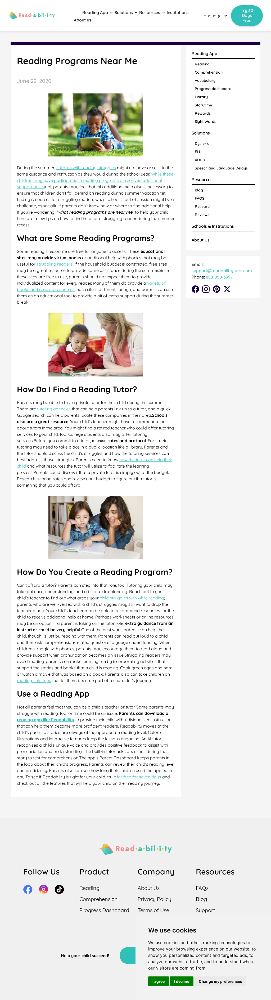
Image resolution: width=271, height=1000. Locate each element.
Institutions (178, 12)
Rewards (203, 113)
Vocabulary (205, 80)
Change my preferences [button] (220, 981)
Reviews (202, 214)
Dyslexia (202, 143)
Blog (199, 190)
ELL (198, 151)
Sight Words (205, 121)
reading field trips (34, 680)
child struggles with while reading (132, 597)
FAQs (202, 888)
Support (205, 910)
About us (82, 20)
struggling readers (55, 264)
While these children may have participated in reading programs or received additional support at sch (95, 180)
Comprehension (209, 72)
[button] (98, 12)
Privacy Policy (154, 899)
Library (201, 97)
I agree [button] (158, 981)
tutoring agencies (54, 408)
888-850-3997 (219, 277)
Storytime (203, 105)
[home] (31, 15)
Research (203, 206)
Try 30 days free (247, 15)
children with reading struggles (86, 167)
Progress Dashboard (104, 910)
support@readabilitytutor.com (222, 270)
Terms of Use (153, 910)
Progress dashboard (213, 88)
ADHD (200, 160)
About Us (201, 240)
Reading (202, 64)
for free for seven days (139, 776)
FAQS (199, 198)
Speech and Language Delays (221, 168)
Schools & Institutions (213, 226)
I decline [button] (181, 981)
